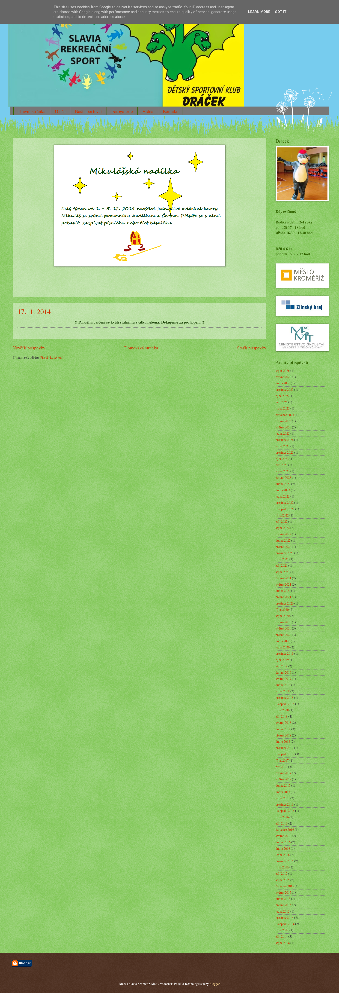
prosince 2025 (285, 389)
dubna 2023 (283, 484)
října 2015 (282, 867)
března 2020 (283, 634)
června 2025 (283, 421)
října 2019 (282, 659)
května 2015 (283, 892)
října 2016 (282, 817)
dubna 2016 (283, 842)
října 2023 (282, 458)
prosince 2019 (285, 653)
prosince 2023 (285, 452)
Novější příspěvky (29, 348)
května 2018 (283, 722)
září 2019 (282, 666)
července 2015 (285, 886)
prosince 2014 (285, 917)
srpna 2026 (283, 370)
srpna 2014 (283, 943)
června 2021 (283, 578)
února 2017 (283, 792)
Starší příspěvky (251, 348)
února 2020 (283, 641)
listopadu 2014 (285, 924)
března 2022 (283, 546)
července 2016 (285, 829)
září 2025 (282, 402)
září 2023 (282, 465)
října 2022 (282, 515)
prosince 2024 (285, 439)
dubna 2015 (283, 898)
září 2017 (282, 766)
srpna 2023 (283, 471)
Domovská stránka (141, 348)
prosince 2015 (285, 861)
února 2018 (283, 741)
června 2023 (283, 477)
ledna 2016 (283, 854)
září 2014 (282, 936)
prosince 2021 (285, 553)
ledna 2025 (283, 433)
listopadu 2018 (285, 704)
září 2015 (282, 873)
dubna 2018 (283, 729)
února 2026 (283, 383)
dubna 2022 (283, 540)
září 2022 (282, 521)
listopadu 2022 (285, 509)
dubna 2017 (283, 785)
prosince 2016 (285, 804)
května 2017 (283, 779)
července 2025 (285, 414)
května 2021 (283, 584)
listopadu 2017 (285, 754)
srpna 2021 (283, 572)
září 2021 (282, 565)
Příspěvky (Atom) (52, 357)
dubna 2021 (283, 590)
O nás (60, 111)
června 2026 (283, 377)
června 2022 (283, 534)
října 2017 (282, 760)
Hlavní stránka (31, 111)
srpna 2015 (283, 880)
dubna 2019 (283, 685)
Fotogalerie (122, 111)
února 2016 (283, 848)
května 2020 (283, 628)
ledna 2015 (283, 911)
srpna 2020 (283, 616)
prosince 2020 (285, 603)
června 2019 (283, 672)
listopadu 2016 (285, 810)
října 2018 (282, 710)
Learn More (259, 12)
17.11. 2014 (34, 311)
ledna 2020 (283, 647)
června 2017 (283, 773)
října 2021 (282, 559)
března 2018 (283, 735)
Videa (147, 111)
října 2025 (282, 396)
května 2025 (283, 427)
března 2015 (283, 905)
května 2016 (283, 836)
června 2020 (283, 622)
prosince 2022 (285, 502)
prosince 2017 (285, 748)
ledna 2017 (283, 798)
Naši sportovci (88, 111)
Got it (281, 12)
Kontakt (170, 111)
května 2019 (283, 678)
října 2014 (282, 930)
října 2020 (282, 609)
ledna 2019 (283, 691)
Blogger (214, 983)
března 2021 (283, 597)
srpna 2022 (283, 528)
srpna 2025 (283, 408)
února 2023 (283, 490)
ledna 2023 (283, 496)
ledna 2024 (283, 446)
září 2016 (282, 823)
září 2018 (282, 716)
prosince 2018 (285, 697)
